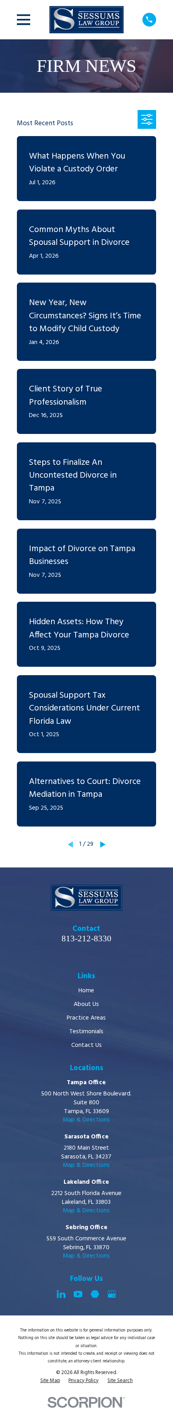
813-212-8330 (86, 938)
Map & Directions (86, 1120)
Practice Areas (86, 1018)
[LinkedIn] (61, 1294)
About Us (86, 1004)
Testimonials (86, 1031)
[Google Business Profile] (111, 1294)
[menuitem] (50, 1380)
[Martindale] (95, 1294)
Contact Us (86, 1045)
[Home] (86, 19)
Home (86, 991)
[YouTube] (78, 1294)
